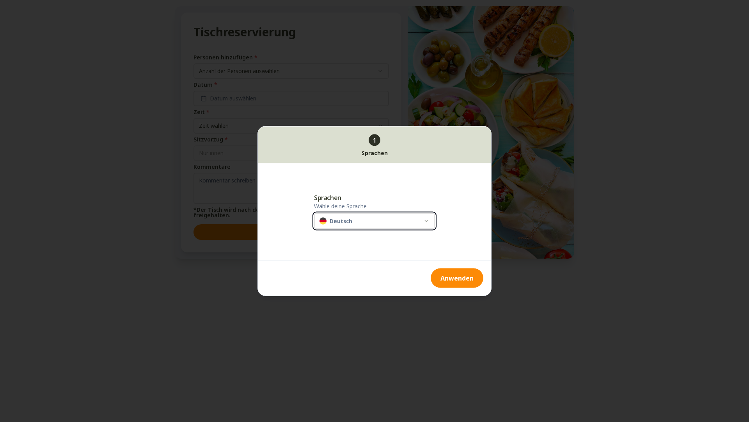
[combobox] (374, 221)
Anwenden (457, 278)
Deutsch (341, 221)
